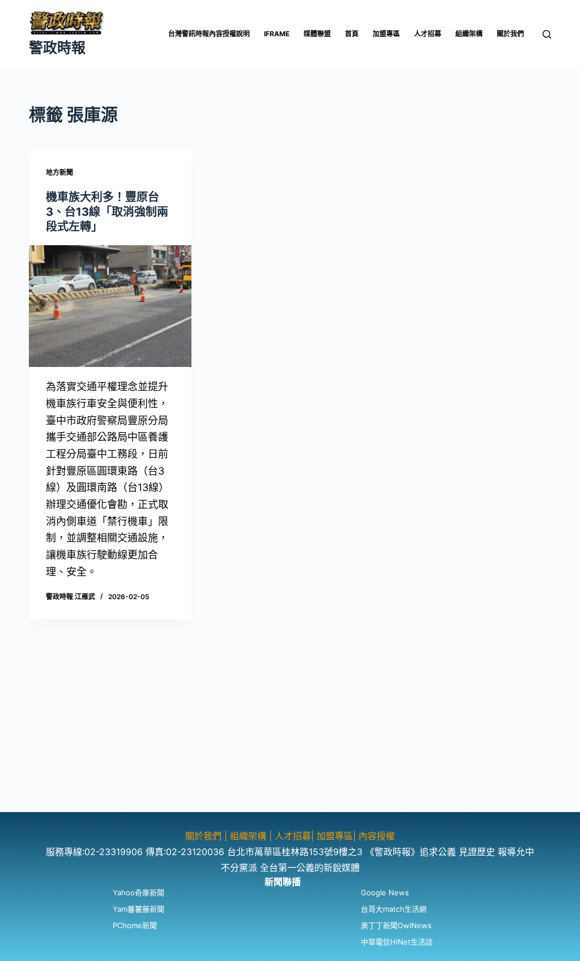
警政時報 (57, 47)
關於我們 (510, 33)
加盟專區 (386, 33)
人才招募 (427, 33)
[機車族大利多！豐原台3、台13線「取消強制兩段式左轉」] (110, 306)
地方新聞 (59, 172)
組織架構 (469, 33)
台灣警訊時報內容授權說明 (209, 33)
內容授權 (377, 836)
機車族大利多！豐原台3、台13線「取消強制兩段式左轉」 (107, 211)
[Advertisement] (290, 733)
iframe (276, 33)
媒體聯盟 (317, 33)
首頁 (352, 33)
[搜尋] (547, 34)
